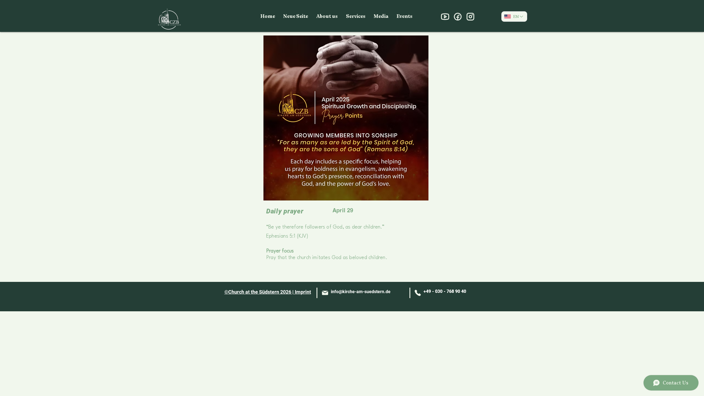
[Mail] (325, 293)
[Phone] (418, 293)
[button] (327, 16)
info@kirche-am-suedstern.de (361, 291)
